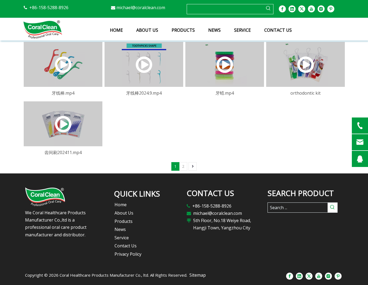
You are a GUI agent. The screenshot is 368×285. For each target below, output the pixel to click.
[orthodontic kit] (305, 64)
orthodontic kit (305, 93)
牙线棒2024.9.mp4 (144, 93)
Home (120, 205)
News (120, 229)
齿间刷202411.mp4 (63, 152)
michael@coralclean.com (140, 7)
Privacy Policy (127, 254)
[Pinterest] (330, 8)
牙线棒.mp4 (63, 93)
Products (123, 221)
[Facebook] (282, 8)
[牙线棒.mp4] (63, 64)
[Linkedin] (292, 8)
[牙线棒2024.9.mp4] (144, 64)
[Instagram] (321, 8)
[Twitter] (301, 8)
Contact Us (125, 246)
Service (121, 238)
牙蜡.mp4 (225, 93)
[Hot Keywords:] (268, 9)
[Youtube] (311, 8)
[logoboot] (58, 196)
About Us (123, 213)
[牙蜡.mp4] (225, 64)
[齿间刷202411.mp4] (63, 124)
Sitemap (197, 275)
